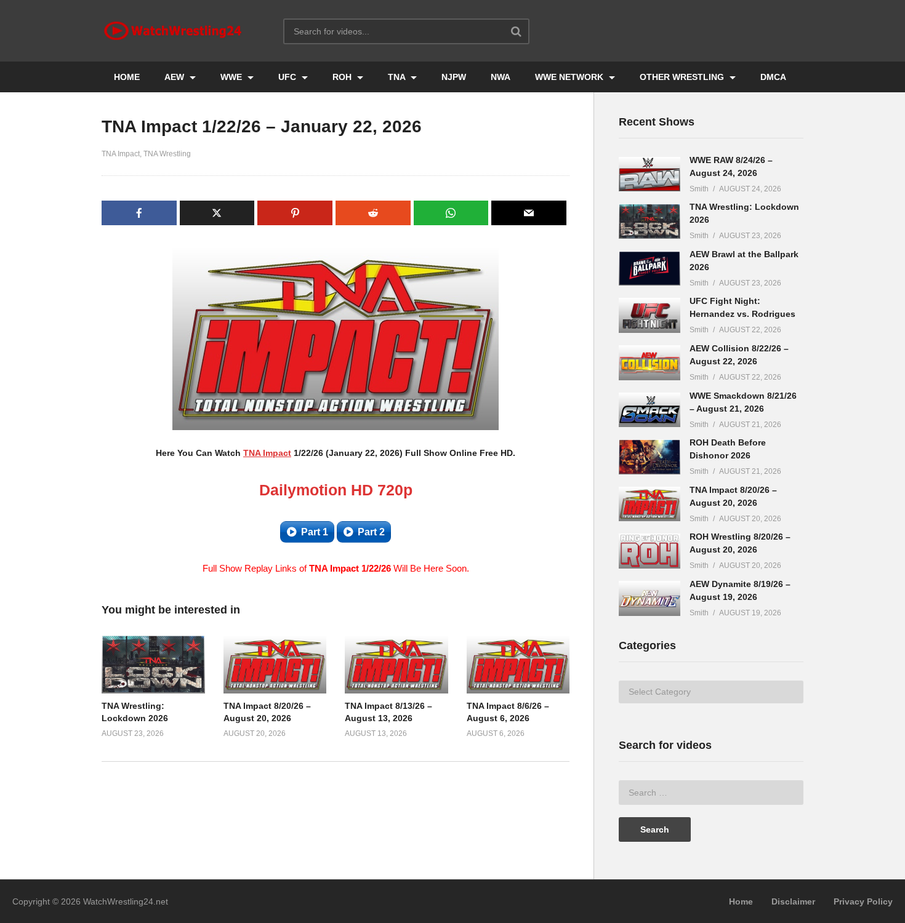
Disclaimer (793, 901)
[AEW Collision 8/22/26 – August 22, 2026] (649, 362)
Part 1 (314, 532)
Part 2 (371, 532)
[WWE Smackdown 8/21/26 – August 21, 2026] (649, 410)
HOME (127, 77)
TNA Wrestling (167, 154)
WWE (232, 77)
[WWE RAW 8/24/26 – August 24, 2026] (649, 174)
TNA (398, 77)
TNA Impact (121, 154)
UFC (288, 77)
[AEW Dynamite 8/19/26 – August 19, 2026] (649, 598)
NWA (500, 77)
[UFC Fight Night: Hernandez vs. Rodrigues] (649, 315)
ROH (343, 77)
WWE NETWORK (570, 77)
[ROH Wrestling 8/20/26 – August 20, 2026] (649, 551)
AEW (175, 77)
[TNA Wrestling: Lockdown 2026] (649, 221)
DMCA (773, 77)
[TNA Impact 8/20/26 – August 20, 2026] (649, 504)
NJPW (453, 77)
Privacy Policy (863, 901)
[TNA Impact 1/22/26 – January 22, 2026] (153, 664)
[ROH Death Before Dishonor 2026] (649, 456)
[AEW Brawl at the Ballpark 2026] (649, 268)
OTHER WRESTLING (683, 77)
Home (741, 901)
